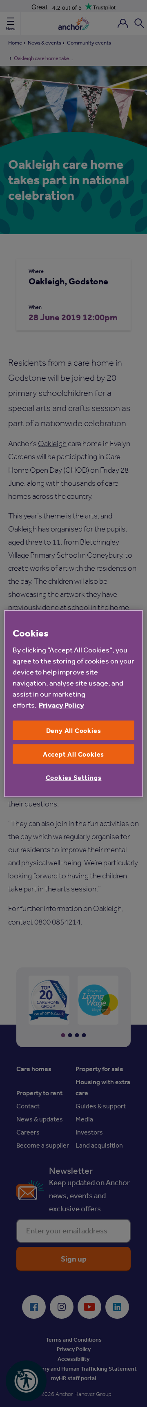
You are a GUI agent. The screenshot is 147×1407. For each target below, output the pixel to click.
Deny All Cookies (73, 730)
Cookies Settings (74, 777)
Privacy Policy (61, 704)
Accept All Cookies (73, 754)
